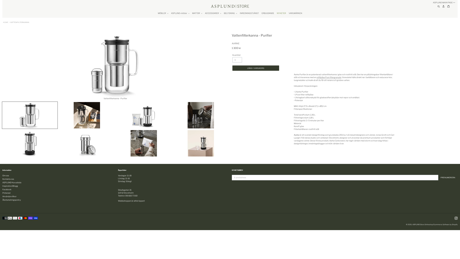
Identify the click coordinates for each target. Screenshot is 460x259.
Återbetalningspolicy (11, 200)
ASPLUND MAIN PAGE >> (444, 2)
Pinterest (6, 193)
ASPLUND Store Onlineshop (422, 224)
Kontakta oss (8, 179)
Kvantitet (236, 55)
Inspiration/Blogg (10, 186)
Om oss (5, 175)
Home (5, 22)
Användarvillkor (9, 196)
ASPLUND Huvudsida (11, 182)
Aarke (236, 43)
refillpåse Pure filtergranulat (329, 77)
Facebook (6, 189)
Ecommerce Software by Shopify (445, 224)
